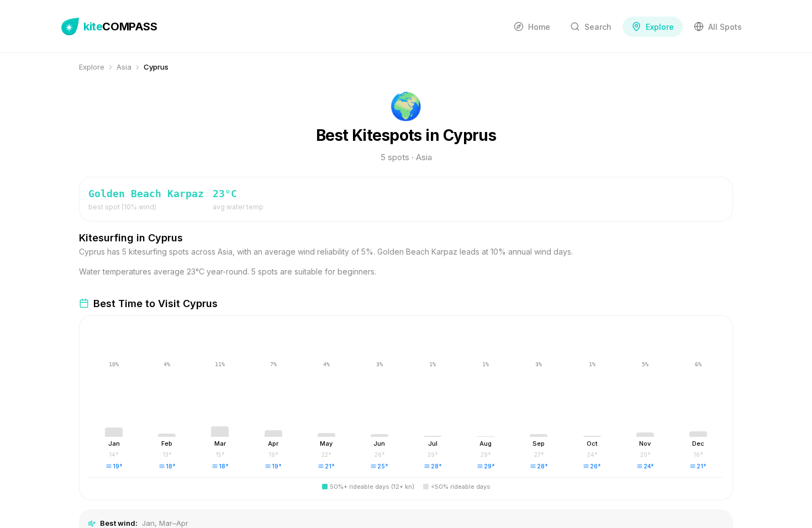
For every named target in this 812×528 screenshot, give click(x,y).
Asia (124, 66)
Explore (91, 66)
